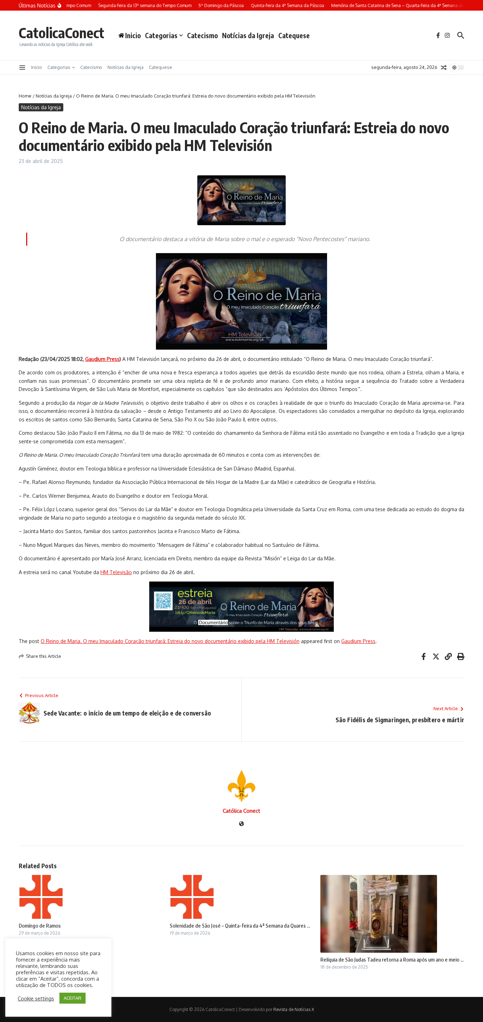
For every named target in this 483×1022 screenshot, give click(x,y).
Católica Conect (241, 810)
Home (25, 96)
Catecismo (202, 35)
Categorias (161, 35)
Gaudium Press (358, 641)
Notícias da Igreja (248, 35)
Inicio (36, 67)
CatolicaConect (61, 32)
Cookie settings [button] (36, 998)
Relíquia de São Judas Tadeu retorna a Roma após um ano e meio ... (392, 959)
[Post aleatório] (444, 67)
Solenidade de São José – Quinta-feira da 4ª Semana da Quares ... (240, 925)
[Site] (241, 824)
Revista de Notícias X (293, 1009)
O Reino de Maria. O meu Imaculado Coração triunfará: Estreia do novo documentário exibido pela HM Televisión (170, 641)
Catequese (294, 35)
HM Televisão (116, 572)
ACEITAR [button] (72, 998)
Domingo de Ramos (40, 925)
